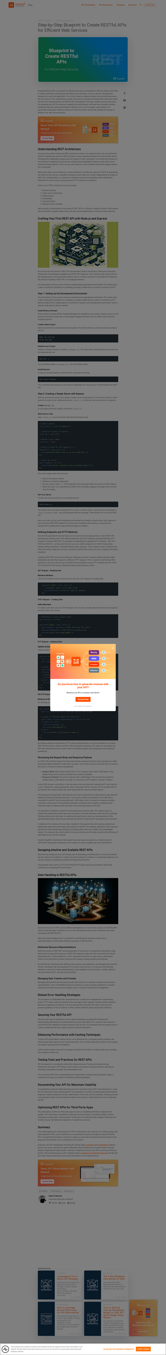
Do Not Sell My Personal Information (118, 1349)
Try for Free (83, 699)
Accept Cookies (143, 1349)
